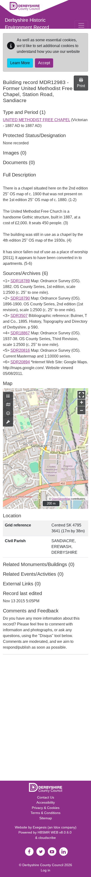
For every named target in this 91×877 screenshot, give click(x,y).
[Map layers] (8, 396)
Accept (44, 63)
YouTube (52, 851)
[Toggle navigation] (81, 25)
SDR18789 (20, 281)
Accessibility (45, 802)
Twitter (40, 851)
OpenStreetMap (61, 498)
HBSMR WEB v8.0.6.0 (55, 832)
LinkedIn (63, 851)
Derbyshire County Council (42, 865)
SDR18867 (20, 333)
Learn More (20, 63)
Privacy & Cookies (45, 808)
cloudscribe (47, 838)
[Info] (8, 413)
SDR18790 (20, 298)
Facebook (29, 851)
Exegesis (40, 827)
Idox (57, 827)
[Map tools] (8, 422)
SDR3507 (19, 316)
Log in (45, 870)
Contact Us (45, 797)
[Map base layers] (8, 404)
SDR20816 (20, 350)
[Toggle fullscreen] (81, 395)
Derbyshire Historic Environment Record (27, 23)
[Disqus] (45, 718)
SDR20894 (20, 362)
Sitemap (45, 818)
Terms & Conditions (45, 813)
